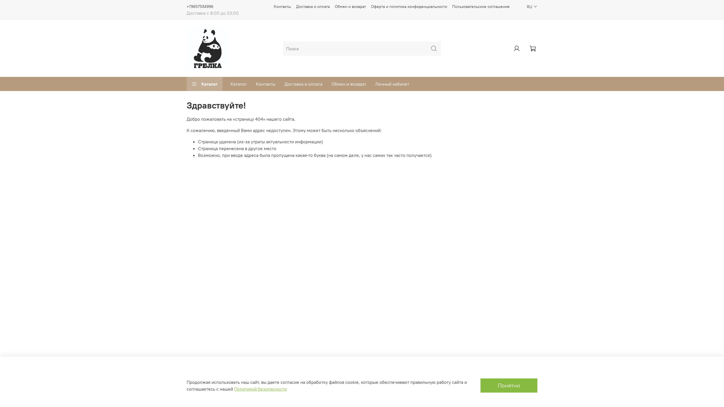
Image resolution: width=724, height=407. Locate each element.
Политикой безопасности (260, 389)
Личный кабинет (392, 84)
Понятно (509, 385)
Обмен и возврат (350, 6)
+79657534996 (200, 6)
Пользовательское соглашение (481, 6)
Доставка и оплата (313, 6)
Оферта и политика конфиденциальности (409, 6)
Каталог (209, 84)
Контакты (282, 6)
